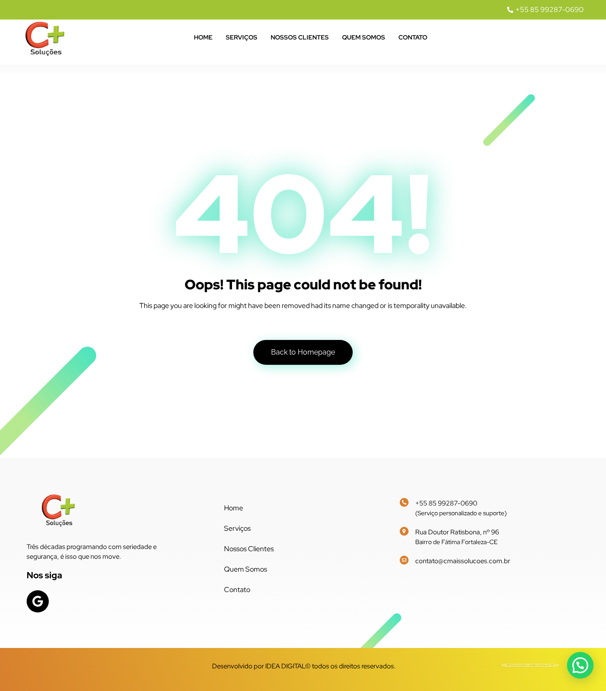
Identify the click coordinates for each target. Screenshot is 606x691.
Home (203, 37)
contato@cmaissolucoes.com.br (462, 561)
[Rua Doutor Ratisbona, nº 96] (404, 531)
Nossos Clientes (300, 37)
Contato (412, 37)
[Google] (38, 601)
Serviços (241, 37)
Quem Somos (363, 37)
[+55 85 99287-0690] (404, 502)
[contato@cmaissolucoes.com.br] (404, 560)
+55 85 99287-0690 (446, 503)
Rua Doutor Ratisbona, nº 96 (457, 532)
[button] (580, 665)
